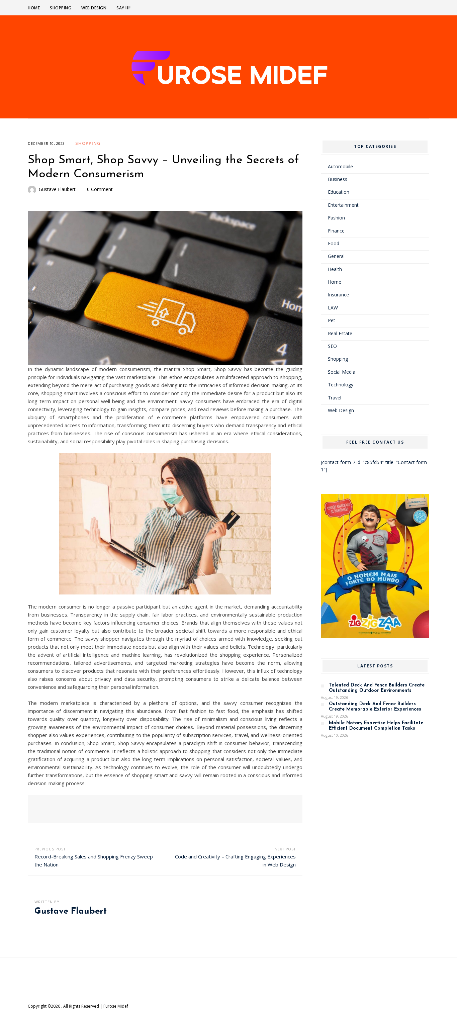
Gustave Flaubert (57, 189)
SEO (332, 346)
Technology (340, 384)
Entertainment (343, 205)
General (336, 256)
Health (335, 269)
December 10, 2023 (46, 143)
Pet (331, 320)
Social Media (341, 372)
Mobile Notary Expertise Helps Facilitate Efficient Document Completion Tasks (376, 726)
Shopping (60, 8)
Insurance (338, 294)
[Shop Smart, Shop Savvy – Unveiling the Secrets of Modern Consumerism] (165, 288)
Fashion (336, 217)
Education (338, 192)
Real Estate (340, 333)
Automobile (340, 166)
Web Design (93, 8)
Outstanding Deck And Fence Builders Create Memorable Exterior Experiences (375, 707)
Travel (334, 397)
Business (337, 179)
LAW (333, 307)
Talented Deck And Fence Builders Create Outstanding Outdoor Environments (377, 688)
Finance (336, 230)
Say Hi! (123, 8)
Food (333, 243)
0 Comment (100, 189)
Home (34, 8)
